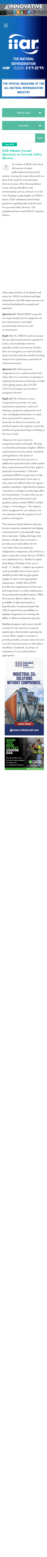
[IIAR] (24, 43)
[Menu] (6, 25)
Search (40, 138)
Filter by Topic (23, 112)
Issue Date (24, 125)
